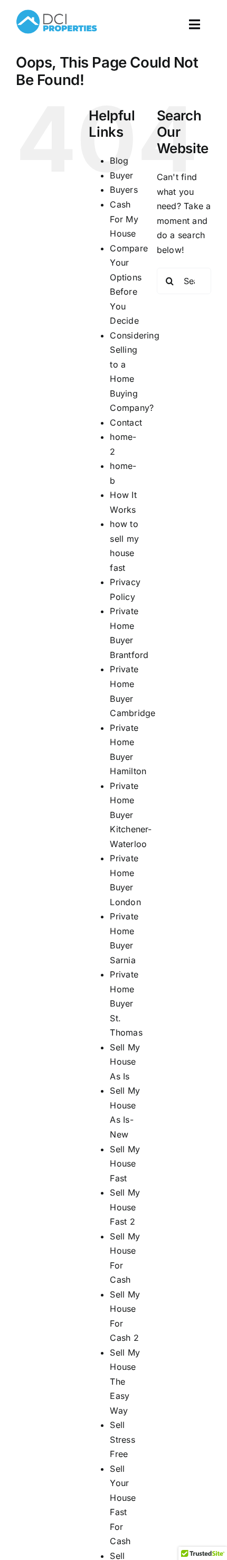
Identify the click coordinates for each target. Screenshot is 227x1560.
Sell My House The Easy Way (125, 1381)
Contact (126, 422)
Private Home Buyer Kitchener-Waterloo (131, 815)
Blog (119, 160)
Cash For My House (124, 219)
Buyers (123, 189)
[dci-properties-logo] (56, 9)
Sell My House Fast (125, 1163)
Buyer (121, 175)
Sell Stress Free (122, 1439)
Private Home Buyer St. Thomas (126, 1003)
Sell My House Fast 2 (125, 1207)
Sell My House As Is (125, 1062)
